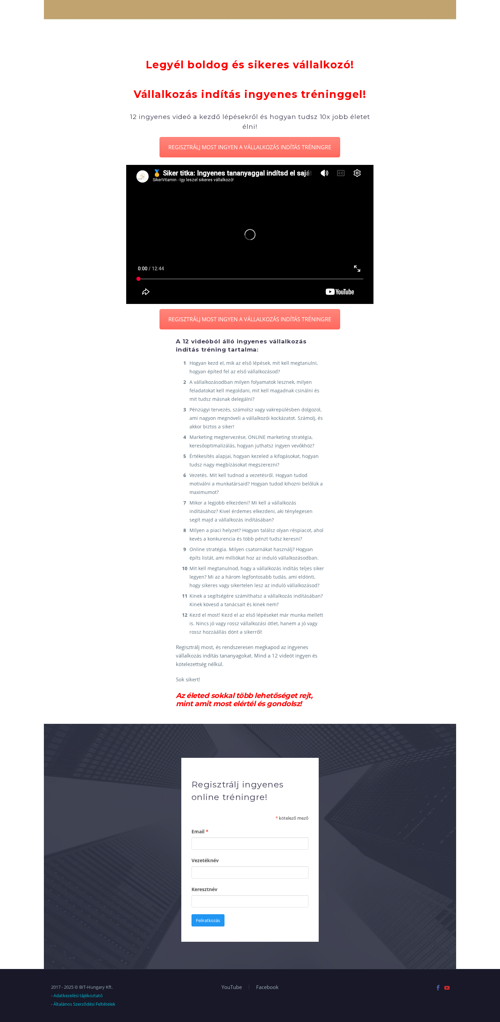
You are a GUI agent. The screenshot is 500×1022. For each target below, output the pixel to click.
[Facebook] (438, 987)
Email (200, 831)
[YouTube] (447, 987)
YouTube (231, 987)
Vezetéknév (205, 860)
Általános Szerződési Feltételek (84, 1004)
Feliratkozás (208, 920)
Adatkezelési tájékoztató (78, 995)
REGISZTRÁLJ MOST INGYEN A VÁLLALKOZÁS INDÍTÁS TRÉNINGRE (249, 147)
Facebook (267, 987)
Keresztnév (204, 889)
